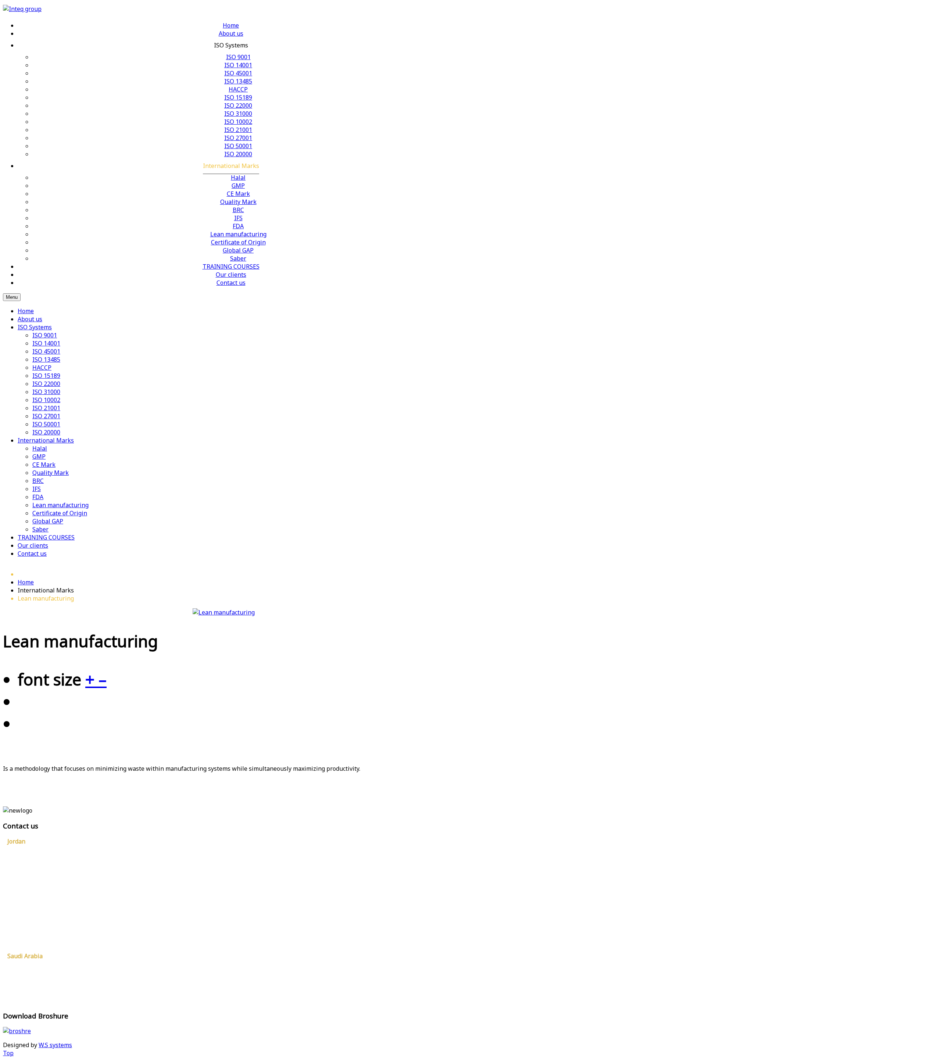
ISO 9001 (44, 335)
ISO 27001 (46, 416)
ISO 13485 (46, 359)
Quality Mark (50, 473)
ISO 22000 (46, 384)
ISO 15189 (46, 376)
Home (26, 311)
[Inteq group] (22, 9)
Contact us (32, 553)
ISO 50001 (46, 424)
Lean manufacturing (60, 505)
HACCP (41, 368)
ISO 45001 (46, 351)
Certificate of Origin (59, 513)
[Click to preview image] (224, 612)
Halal (39, 448)
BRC (38, 481)
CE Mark (44, 465)
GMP (39, 456)
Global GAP (47, 521)
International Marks (46, 440)
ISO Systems (35, 327)
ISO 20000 (46, 432)
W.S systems (55, 1045)
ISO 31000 (46, 392)
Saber (40, 529)
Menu (12, 297)
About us (30, 319)
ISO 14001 (46, 343)
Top (8, 1053)
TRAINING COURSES (46, 537)
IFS (36, 489)
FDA (37, 497)
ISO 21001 (46, 408)
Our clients (33, 545)
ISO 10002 (46, 400)
